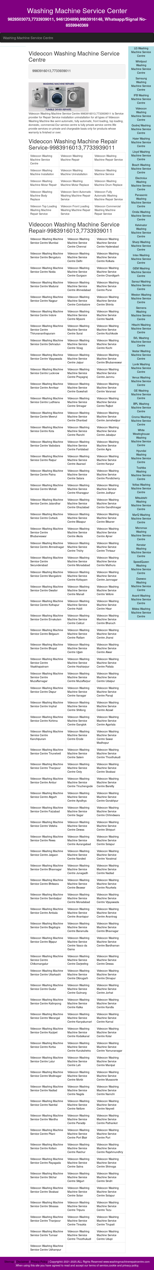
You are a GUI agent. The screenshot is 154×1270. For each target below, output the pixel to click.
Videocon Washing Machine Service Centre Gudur (46, 987)
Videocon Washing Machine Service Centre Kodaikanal (78, 1032)
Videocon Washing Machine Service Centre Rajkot (108, 402)
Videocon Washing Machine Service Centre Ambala (46, 911)
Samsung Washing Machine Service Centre (141, 83)
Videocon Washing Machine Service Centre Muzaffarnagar (46, 677)
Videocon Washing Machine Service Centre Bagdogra (46, 925)
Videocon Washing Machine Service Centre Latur (46, 1059)
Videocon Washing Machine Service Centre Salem (78, 753)
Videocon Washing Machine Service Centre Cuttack (46, 516)
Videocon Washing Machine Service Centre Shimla (108, 300)
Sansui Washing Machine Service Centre (141, 285)
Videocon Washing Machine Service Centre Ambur (46, 780)
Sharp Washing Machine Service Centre (141, 245)
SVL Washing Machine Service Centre (141, 341)
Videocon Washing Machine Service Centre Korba (46, 1045)
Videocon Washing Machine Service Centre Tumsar (46, 1233)
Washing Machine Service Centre (28, 37)
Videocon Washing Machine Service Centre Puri (108, 1133)
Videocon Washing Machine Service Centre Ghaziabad (78, 503)
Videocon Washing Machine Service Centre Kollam (46, 1146)
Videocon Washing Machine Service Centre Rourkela (108, 883)
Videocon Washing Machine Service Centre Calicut (78, 619)
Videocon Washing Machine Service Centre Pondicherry (108, 474)
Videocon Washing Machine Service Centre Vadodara (46, 443)
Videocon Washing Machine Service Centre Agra (108, 445)
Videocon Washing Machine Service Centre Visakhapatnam (46, 662)
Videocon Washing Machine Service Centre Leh (78, 1061)
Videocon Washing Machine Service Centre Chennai (78, 242)
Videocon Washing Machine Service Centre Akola (78, 532)
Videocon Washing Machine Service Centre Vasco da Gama (78, 943)
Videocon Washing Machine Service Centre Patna (46, 472)
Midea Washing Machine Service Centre (141, 612)
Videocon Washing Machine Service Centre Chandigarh (108, 271)
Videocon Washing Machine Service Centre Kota (46, 429)
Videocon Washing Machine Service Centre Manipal (108, 1061)
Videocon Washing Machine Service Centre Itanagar (78, 691)
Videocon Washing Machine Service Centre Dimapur (108, 974)
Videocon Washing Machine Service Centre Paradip (78, 1119)
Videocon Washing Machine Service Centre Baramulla (78, 927)
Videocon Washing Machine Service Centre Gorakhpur (108, 796)
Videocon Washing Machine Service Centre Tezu (108, 1206)
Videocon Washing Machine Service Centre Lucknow (46, 371)
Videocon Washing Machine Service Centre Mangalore (46, 574)
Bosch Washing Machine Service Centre (141, 168)
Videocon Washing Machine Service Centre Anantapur (78, 912)
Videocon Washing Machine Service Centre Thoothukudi (108, 753)
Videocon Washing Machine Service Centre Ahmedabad (79, 286)
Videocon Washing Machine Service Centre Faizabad (46, 809)
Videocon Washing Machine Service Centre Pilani (46, 1132)
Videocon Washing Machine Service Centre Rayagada (46, 1160)
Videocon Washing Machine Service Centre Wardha (46, 1117)
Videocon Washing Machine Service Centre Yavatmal (108, 854)
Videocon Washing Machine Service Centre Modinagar (46, 1074)
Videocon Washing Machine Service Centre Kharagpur (78, 488)
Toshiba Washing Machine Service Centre (141, 473)
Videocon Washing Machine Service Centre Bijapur (46, 939)
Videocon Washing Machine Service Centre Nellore (78, 1104)
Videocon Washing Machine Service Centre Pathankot (108, 1119)
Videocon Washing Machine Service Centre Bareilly (108, 782)
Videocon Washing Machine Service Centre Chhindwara (108, 811)
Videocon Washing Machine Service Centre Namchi (108, 1090)
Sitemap (9, 1261)
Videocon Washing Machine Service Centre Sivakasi (108, 767)
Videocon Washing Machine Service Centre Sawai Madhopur (108, 736)
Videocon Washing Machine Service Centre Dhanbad (78, 416)
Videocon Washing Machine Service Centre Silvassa (46, 1204)
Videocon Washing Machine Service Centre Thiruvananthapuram (46, 329)
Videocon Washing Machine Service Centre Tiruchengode (80, 782)
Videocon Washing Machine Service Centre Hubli (78, 604)
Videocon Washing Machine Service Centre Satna (78, 1162)
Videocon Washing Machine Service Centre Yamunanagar (109, 1046)
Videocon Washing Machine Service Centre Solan (78, 1191)
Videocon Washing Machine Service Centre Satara (78, 474)
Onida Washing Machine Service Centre (141, 215)
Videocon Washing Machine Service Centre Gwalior (46, 588)
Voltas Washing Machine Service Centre (141, 488)
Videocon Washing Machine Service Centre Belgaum (46, 632)
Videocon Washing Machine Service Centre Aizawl (108, 706)
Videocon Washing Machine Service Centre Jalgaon (46, 853)
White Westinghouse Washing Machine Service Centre (141, 437)
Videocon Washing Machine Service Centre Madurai (46, 284)
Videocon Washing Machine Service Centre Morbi (78, 1075)
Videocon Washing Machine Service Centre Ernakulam (46, 617)
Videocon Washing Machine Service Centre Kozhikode (108, 329)
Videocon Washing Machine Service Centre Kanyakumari (79, 1017)
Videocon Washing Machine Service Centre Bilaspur (78, 517)
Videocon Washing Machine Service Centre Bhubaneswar (109, 358)
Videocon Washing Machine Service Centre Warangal (46, 1016)
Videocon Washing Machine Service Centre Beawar (78, 883)
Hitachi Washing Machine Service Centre (141, 328)
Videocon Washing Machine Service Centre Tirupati (108, 1220)
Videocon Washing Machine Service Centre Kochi (108, 344)
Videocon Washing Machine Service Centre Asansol (78, 460)
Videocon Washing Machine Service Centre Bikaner (108, 517)
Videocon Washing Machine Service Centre (141, 114)
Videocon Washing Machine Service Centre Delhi (78, 257)
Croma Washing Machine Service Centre (141, 420)
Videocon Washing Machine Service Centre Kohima (46, 718)
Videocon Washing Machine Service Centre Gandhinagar (109, 503)
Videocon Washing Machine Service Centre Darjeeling (78, 959)
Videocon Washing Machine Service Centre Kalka (78, 1003)
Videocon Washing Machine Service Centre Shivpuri (108, 825)
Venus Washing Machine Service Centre (141, 381)
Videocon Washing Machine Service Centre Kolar (108, 1032)
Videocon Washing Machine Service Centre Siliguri (78, 1177)
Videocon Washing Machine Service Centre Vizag (78, 344)
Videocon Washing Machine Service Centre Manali (78, 590)
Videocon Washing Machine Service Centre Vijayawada (46, 356)
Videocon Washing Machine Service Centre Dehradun (46, 342)
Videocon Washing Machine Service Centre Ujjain (78, 648)
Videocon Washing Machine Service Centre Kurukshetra (79, 1046)
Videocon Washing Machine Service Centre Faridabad (78, 445)
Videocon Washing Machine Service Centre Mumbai (46, 241)
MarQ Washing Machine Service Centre (141, 518)
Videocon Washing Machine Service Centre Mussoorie (108, 1075)
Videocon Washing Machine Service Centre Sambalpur (46, 896)
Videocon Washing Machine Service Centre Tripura (78, 1206)
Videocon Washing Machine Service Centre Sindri (108, 1177)
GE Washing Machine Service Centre (141, 394)
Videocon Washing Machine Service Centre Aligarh (46, 795)
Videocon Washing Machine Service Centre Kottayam (78, 575)
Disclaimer (22, 1261)
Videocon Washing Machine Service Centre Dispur (46, 689)
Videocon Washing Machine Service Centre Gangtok (78, 720)
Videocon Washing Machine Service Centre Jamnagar (108, 575)
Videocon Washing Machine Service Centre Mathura (108, 561)
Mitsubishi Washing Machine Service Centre (141, 503)
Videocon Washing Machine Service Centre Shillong (78, 706)
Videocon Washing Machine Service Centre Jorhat (108, 988)
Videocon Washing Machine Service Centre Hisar (108, 604)
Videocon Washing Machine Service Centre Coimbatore (78, 300)
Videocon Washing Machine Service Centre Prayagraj (78, 373)
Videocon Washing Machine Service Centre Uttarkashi (46, 972)
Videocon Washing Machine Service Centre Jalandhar (46, 501)
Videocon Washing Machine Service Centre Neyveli (108, 1104)
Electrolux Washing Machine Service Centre (141, 183)
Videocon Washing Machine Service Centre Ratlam (78, 633)
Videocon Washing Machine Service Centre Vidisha (46, 824)
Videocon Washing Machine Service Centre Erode (78, 735)
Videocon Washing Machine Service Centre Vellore (108, 590)
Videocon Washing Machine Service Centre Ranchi (78, 431)
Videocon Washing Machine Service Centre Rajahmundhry (110, 1148)
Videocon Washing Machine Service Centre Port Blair (78, 1133)
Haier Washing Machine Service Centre (141, 142)
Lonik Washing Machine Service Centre (141, 368)
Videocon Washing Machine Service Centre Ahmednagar (47, 545)
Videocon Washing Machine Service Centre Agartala (108, 720)
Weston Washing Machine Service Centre (141, 298)
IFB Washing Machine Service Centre (141, 99)
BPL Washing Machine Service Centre (141, 407)
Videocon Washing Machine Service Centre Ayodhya (78, 796)
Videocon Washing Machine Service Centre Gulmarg (78, 988)
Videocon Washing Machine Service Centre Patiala (108, 662)
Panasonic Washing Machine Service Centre (141, 200)
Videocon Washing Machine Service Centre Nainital (46, 1103)
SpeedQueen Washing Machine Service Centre (141, 567)
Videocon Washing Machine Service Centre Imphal (46, 704)
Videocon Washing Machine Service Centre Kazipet (46, 1030)
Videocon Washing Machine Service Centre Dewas (78, 825)
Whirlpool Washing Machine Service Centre (141, 66)
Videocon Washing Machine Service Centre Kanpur (108, 460)
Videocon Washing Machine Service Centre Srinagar (78, 402)
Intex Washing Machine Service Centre (141, 258)
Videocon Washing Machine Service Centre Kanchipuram (46, 735)
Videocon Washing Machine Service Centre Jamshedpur (108, 416)
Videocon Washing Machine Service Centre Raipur (46, 458)
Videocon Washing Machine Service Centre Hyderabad (108, 242)
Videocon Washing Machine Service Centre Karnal (108, 1017)
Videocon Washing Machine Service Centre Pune (108, 286)
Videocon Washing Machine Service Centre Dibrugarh (78, 974)
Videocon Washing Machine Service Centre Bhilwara (46, 882)
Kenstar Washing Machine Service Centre (141, 550)
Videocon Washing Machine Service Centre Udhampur (46, 1247)
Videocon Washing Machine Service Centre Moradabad (78, 561)
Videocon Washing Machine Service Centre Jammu (108, 373)
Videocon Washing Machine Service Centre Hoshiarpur (78, 662)
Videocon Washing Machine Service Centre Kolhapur (46, 603)
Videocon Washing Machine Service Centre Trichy (78, 546)
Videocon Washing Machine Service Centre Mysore (78, 315)
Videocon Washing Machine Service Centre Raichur (78, 1148)
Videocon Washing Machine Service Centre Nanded (78, 854)
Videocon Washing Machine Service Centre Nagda (78, 1090)
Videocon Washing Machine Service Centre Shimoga (108, 1162)
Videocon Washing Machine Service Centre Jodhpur (108, 488)
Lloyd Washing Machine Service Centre (141, 155)
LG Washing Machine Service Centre (141, 52)
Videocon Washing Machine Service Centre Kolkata (108, 257)
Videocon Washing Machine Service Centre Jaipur (78, 358)
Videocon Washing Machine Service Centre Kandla (108, 1003)
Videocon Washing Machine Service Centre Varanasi (108, 387)
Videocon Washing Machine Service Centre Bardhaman (108, 941)
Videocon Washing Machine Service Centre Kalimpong (46, 1001)
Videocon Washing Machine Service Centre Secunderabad (46, 561)
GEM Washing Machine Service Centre (141, 272)
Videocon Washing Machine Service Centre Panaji (108, 691)
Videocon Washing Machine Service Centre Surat (78, 329)
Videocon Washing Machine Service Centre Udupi (108, 1235)
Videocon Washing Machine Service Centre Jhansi (108, 633)
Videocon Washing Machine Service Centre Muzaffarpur (79, 677)
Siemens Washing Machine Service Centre (141, 313)
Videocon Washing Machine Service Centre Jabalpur (108, 431)
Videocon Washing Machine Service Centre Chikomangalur (46, 959)
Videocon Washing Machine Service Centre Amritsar (46, 385)
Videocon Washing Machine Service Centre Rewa (46, 838)
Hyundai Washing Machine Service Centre (141, 456)
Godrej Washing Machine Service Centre (141, 129)
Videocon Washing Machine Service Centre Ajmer (108, 532)
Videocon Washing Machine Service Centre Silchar (46, 1175)
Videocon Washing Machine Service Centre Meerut (46, 414)
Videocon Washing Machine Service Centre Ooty (78, 767)
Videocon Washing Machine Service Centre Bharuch (108, 619)
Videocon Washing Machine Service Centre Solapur (108, 840)
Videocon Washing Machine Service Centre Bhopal (46, 646)
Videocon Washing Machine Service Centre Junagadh (78, 869)
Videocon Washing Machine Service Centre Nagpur (46, 298)
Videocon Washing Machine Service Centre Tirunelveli (46, 751)
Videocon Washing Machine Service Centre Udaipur (108, 677)
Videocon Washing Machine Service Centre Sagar (78, 811)
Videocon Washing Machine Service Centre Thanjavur (46, 766)
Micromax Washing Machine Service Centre (141, 533)
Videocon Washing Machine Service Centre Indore (46, 313)
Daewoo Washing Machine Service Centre (141, 584)
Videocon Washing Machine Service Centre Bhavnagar (46, 867)
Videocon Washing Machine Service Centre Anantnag (108, 912)
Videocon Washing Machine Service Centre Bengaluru (46, 255)
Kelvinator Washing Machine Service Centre (141, 230)
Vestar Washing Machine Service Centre (141, 354)
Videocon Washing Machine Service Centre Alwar (108, 648)
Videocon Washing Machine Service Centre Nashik (108, 315)
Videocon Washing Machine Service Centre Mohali (46, 487)
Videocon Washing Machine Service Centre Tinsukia (78, 1220)
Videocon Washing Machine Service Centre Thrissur (108, 546)
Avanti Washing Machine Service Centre (141, 599)
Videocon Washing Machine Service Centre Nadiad (108, 869)
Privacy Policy (39, 1261)
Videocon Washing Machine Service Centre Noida (46, 269)
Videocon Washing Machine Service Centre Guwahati (78, 387)
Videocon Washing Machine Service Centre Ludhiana (46, 400)
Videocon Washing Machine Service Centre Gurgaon (78, 271)
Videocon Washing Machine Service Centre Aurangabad (79, 840)
